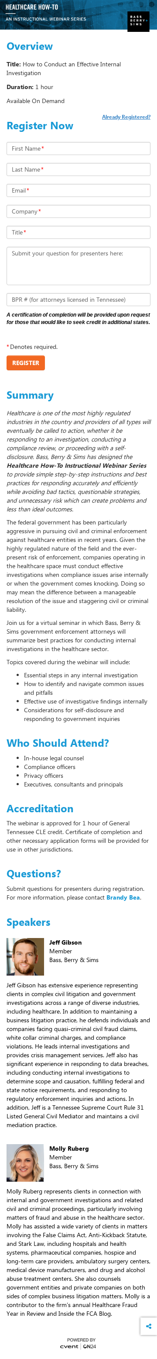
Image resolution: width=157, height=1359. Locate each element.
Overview (30, 46)
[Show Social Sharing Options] (149, 1326)
